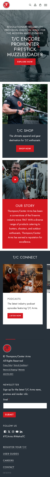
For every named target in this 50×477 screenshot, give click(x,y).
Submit (9, 414)
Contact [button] (8, 467)
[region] (25, 301)
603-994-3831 (8, 374)
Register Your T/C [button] (15, 447)
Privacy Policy (7, 365)
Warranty (21, 369)
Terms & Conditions (20, 365)
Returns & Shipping (10, 369)
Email (6, 399)
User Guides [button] (11, 453)
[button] (45, 5)
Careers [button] (8, 460)
